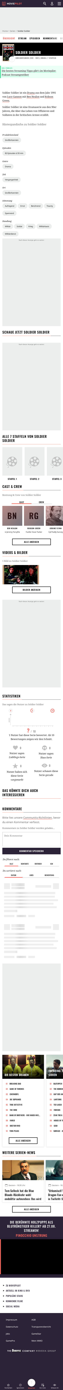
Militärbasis (44, 226)
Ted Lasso (58, 1104)
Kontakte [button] (25, 864)
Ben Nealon (33, 96)
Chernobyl (14, 1094)
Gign (56, 1125)
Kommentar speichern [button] (31, 851)
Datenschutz (12, 1326)
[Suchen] (44, 3)
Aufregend (9, 206)
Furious (57, 1109)
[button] (8, 1386)
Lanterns (58, 1099)
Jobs (8, 1333)
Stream (22, 38)
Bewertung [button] (49, 875)
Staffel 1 (12, 478)
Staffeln (52, 58)
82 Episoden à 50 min (14, 153)
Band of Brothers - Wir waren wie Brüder (25, 1115)
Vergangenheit (11, 179)
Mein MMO (37, 1340)
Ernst (22, 206)
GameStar (36, 1333)
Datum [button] (13, 875)
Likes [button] (31, 875)
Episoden (35, 38)
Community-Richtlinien (37, 817)
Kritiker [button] (38, 864)
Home (5, 31)
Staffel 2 (34, 478)
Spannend (9, 213)
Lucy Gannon (14, 96)
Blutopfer (57, 1083)
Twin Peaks (14, 1130)
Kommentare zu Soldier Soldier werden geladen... (28, 828)
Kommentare (50, 38)
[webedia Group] (31, 1351)
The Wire (13, 1109)
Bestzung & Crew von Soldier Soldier (21, 494)
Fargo (12, 1120)
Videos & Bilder (15, 552)
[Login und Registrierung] (52, 3)
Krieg (30, 226)
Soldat (19, 226)
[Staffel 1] (12, 461)
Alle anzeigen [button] (31, 541)
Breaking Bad (15, 1083)
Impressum (11, 1319)
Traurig (50, 206)
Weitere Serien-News (18, 1152)
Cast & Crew (12, 486)
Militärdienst (10, 233)
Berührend (35, 206)
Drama (8, 166)
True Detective (16, 1104)
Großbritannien (11, 140)
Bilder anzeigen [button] (31, 589)
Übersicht (9, 38)
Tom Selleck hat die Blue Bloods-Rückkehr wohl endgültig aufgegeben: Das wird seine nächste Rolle (23, 1194)
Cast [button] (21, 502)
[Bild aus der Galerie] (20, 575)
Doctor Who (15, 1125)
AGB (34, 1319)
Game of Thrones (17, 1088)
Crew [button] (41, 502)
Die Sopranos (15, 1099)
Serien (12, 31)
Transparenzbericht (41, 1326)
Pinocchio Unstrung (31, 1235)
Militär (8, 226)
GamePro (10, 1340)
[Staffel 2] (35, 461)
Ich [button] (51, 864)
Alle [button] (11, 864)
